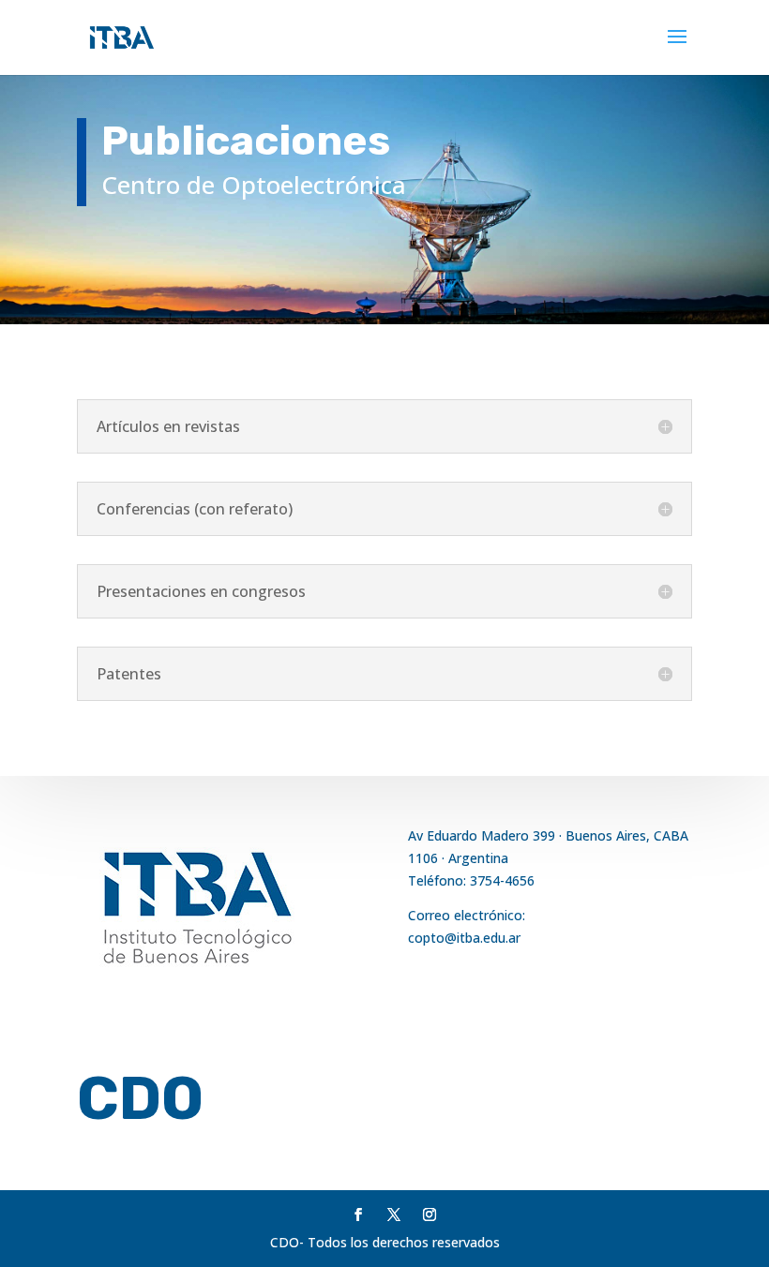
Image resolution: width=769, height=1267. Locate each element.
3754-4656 (502, 880)
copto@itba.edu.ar (464, 938)
